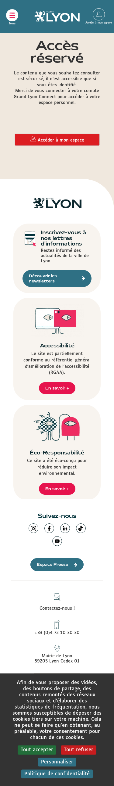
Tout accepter (37, 749)
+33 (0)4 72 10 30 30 (57, 633)
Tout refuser (78, 749)
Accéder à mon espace (99, 14)
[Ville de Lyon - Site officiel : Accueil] (57, 16)
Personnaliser (57, 762)
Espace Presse (52, 564)
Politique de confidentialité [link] (57, 774)
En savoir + (57, 388)
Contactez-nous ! (57, 608)
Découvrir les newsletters (43, 278)
